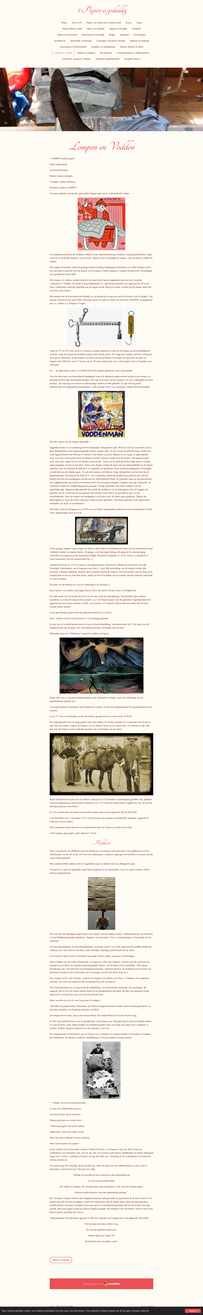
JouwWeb (150, 1306)
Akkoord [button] (193, 1311)
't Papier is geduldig (101, 10)
